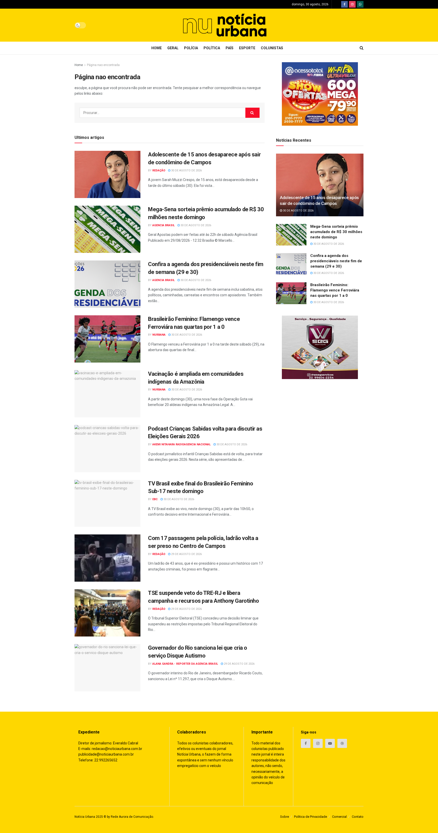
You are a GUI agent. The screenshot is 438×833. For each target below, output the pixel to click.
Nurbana (159, 334)
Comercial (339, 817)
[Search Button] (252, 113)
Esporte (247, 48)
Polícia (191, 48)
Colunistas (272, 48)
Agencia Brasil (163, 225)
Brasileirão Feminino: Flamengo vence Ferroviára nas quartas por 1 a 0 (334, 290)
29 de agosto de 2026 (186, 554)
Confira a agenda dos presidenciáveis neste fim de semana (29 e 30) (336, 261)
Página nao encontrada (103, 65)
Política (212, 48)
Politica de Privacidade (310, 817)
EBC (155, 499)
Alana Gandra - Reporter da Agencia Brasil (185, 663)
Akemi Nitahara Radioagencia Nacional (181, 444)
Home (156, 48)
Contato (357, 817)
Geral (172, 48)
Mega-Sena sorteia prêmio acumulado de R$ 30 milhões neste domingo (336, 231)
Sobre (284, 817)
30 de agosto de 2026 (186, 170)
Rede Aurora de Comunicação (132, 817)
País (229, 48)
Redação (158, 170)
